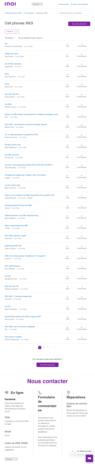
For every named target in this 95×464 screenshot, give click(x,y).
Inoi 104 (8, 276)
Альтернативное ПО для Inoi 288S (18, 205)
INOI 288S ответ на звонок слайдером (20, 327)
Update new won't (11, 54)
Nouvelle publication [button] (79, 24)
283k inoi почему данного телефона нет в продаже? (25, 256)
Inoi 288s (8, 104)
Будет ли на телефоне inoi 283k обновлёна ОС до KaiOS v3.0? (30, 195)
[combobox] (72, 13)
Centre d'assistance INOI (13, 13)
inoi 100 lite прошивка (13, 64)
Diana (7, 84)
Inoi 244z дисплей (12, 155)
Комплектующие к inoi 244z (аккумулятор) (21, 215)
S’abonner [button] (10, 31)
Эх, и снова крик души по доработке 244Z (21, 134)
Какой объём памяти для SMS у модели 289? (23, 316)
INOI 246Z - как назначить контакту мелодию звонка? (26, 124)
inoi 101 (8, 306)
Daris (7, 74)
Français (36, 4)
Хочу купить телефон (13, 337)
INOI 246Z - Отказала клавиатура (18, 296)
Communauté (63, 4)
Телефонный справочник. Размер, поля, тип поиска (25, 175)
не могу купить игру (12, 185)
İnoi (6, 44)
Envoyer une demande (79, 4)
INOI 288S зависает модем (15, 236)
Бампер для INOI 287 (13, 246)
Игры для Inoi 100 (12, 286)
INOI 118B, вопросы (12, 266)
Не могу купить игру (13, 145)
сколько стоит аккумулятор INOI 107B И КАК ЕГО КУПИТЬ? (29, 165)
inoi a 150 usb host (12, 94)
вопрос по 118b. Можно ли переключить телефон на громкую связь (31, 114)
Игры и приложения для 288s (16, 225)
